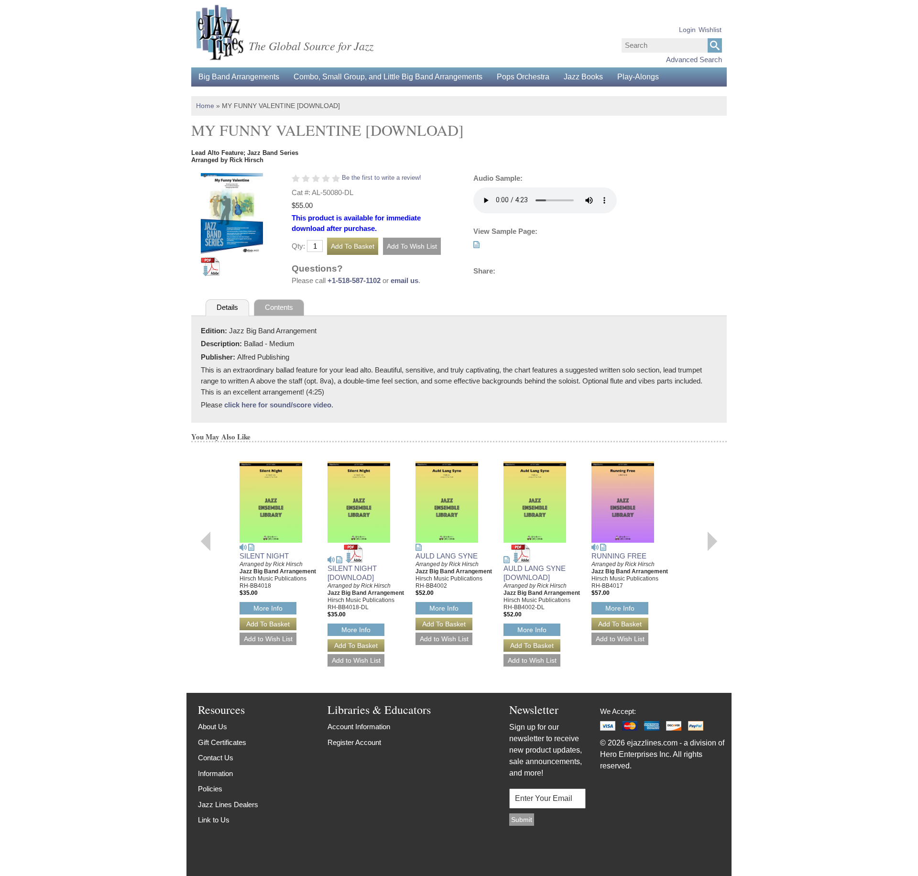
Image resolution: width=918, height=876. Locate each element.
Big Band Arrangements (238, 77)
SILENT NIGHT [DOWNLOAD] (352, 572)
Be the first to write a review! (381, 177)
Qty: (298, 246)
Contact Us (215, 758)
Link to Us (214, 820)
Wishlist (710, 29)
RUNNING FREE (618, 556)
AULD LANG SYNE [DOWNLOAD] (534, 572)
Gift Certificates (222, 742)
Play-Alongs (638, 77)
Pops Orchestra (523, 77)
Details (227, 307)
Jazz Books (583, 77)
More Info (268, 608)
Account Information (359, 727)
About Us (212, 727)
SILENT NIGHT (264, 556)
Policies (210, 789)
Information (215, 773)
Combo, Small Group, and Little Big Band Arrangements (388, 77)
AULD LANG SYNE (446, 556)
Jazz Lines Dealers (228, 804)
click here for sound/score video (277, 405)
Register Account (354, 742)
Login (687, 29)
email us (404, 280)
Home (205, 106)
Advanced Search (694, 59)
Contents (279, 307)
